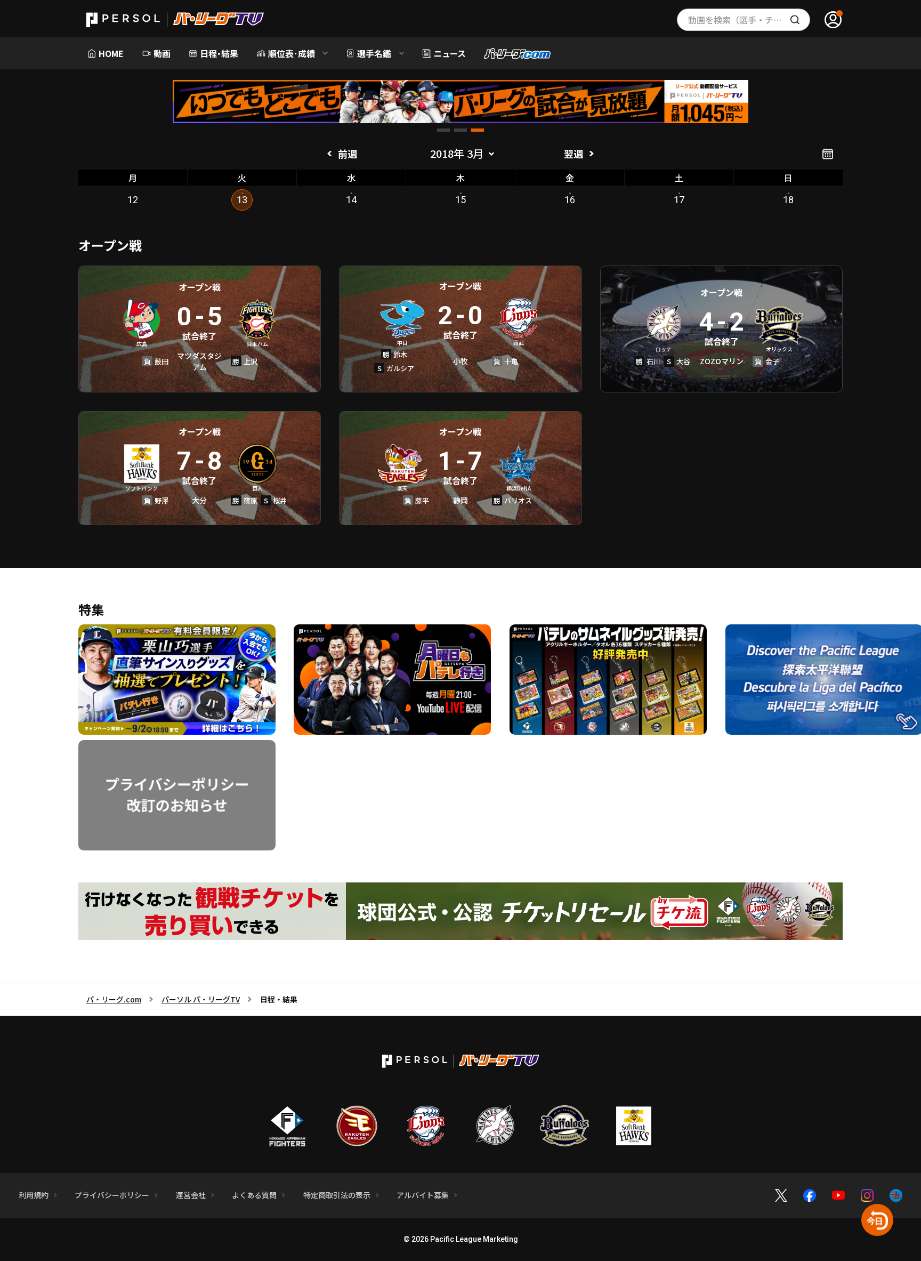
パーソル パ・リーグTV (200, 999)
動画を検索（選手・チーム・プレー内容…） (749, 19)
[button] (443, 130)
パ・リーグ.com (113, 999)
